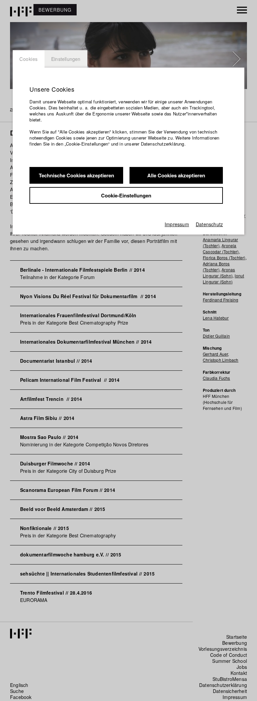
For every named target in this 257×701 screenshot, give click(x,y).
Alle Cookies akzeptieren (176, 175)
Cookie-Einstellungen (126, 195)
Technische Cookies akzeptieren (76, 175)
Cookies (28, 59)
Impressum (177, 224)
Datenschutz (209, 224)
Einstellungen (66, 59)
